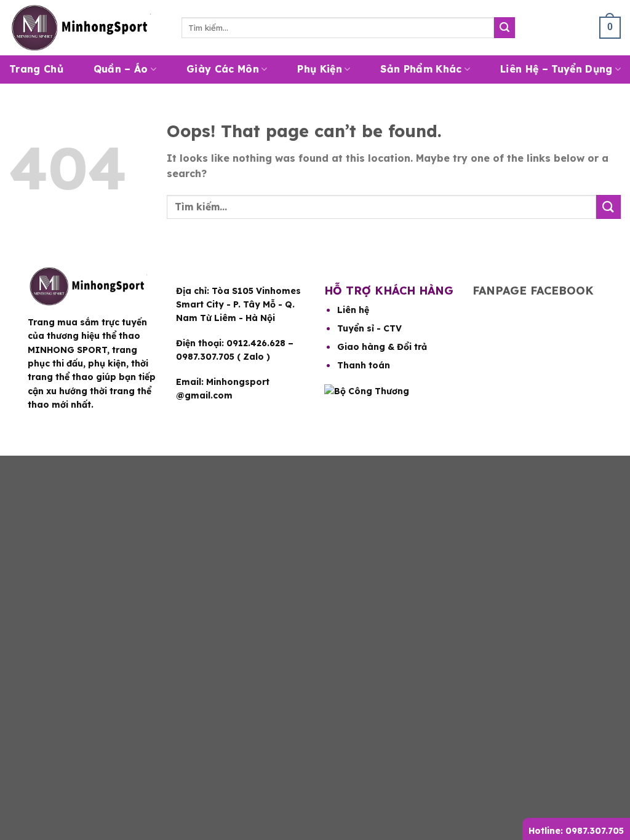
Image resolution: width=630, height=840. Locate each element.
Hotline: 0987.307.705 (576, 830)
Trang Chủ (36, 69)
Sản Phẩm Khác (420, 69)
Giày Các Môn (222, 69)
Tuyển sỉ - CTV (369, 328)
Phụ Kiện (319, 69)
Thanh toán (363, 365)
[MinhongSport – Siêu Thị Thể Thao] (86, 27)
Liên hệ (353, 309)
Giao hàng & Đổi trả (382, 346)
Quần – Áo (121, 69)
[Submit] (504, 27)
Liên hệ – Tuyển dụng (556, 69)
